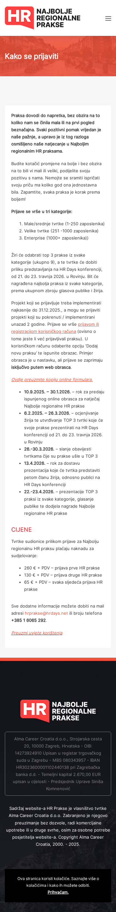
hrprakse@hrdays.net (46, 613)
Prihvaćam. (58, 892)
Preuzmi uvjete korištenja (36, 632)
